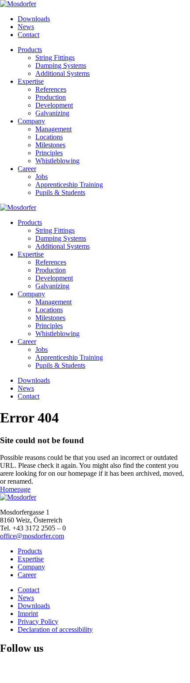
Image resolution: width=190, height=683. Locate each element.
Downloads (34, 18)
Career (27, 574)
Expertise (31, 559)
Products (30, 551)
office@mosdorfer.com (32, 536)
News (26, 26)
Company (31, 567)
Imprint (28, 613)
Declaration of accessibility (55, 629)
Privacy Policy (38, 621)
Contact (28, 34)
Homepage (15, 489)
